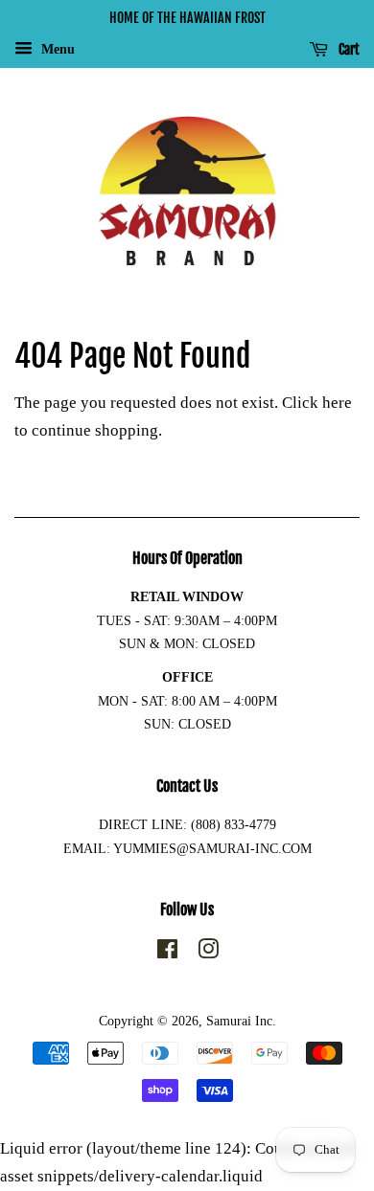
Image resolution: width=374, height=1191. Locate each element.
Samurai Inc (239, 1020)
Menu (56, 49)
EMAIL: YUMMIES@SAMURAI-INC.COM (187, 848)
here (337, 402)
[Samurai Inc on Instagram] (208, 952)
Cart (348, 49)
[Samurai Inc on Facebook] (167, 952)
